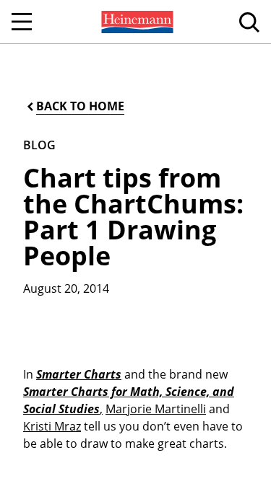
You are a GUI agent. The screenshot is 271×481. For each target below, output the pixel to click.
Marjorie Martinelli (156, 409)
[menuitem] (136, 21)
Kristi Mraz (52, 426)
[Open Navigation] (22, 22)
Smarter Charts (78, 374)
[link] (136, 22)
